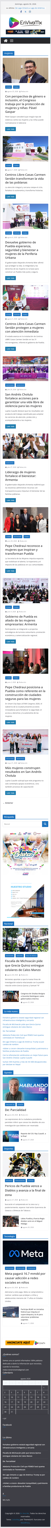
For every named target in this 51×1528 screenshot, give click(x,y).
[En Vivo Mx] (6, 41)
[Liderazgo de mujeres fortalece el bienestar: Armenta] (25, 446)
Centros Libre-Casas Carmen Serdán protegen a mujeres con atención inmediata (25, 327)
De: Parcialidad (9, 1031)
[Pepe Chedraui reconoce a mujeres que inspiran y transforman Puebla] (25, 519)
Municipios (20, 385)
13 (31, 1397)
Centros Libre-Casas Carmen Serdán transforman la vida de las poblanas (25, 178)
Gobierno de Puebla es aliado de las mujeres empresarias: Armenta (21, 620)
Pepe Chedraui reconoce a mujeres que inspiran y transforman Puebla (23, 549)
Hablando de (10, 1104)
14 (38, 1397)
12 (25, 1397)
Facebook (7, 1424)
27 (31, 1407)
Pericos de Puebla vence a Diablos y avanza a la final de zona (25, 1190)
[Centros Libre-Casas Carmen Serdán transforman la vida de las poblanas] (25, 148)
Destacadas (10, 385)
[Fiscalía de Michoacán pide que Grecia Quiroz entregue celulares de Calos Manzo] (25, 940)
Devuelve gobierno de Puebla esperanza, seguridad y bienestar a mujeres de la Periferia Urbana (21, 250)
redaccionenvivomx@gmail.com (16, 1370)
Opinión (20, 1104)
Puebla (16, 87)
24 (12, 1407)
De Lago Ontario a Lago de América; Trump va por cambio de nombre (30, 9)
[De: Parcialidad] (25, 1089)
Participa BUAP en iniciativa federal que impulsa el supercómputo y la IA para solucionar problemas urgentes (32, 1314)
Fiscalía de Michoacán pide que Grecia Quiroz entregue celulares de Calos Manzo (24, 965)
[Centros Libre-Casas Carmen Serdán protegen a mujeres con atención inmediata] (25, 297)
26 (25, 1407)
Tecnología (20, 1268)
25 (18, 1407)
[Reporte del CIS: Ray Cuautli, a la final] (11, 1137)
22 (44, 1402)
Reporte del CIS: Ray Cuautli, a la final (33, 1134)
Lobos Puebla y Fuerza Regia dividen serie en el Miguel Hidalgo (32, 1221)
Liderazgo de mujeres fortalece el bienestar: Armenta (20, 476)
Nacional (20, 955)
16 (5, 1402)
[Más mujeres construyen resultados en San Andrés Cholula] (25, 742)
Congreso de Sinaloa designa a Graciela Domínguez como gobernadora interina (33, 996)
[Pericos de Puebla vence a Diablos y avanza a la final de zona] (25, 1165)
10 (12, 1397)
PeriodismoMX (20, 1180)
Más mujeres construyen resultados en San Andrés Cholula (23, 772)
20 (31, 1402)
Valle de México (31, 955)
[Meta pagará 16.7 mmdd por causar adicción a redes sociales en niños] (25, 1252)
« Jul (4, 1418)
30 (5, 1412)
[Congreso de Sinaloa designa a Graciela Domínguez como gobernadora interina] (11, 998)
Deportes (9, 1180)
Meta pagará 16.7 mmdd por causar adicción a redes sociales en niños (25, 1277)
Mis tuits (6, 1500)
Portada (17, 233)
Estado (8, 87)
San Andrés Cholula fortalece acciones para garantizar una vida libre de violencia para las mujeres (24, 400)
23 (5, 1407)
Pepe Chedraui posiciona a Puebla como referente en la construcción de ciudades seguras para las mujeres (25, 693)
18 (18, 1402)
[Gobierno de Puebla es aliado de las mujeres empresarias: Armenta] (25, 590)
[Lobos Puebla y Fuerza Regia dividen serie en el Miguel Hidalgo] (11, 1223)
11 (18, 1397)
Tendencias (31, 1268)
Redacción (24, 91)
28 (38, 1407)
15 (44, 1397)
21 (38, 1402)
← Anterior (8, 803)
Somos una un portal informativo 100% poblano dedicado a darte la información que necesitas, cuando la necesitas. (22, 1363)
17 (12, 1402)
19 (25, 1402)
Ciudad (8, 536)
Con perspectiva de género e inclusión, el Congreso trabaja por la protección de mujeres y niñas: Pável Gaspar (25, 104)
